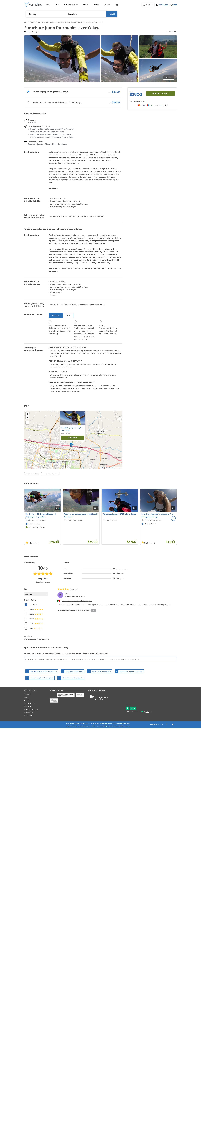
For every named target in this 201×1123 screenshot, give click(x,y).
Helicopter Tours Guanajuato (131, 671)
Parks (85, 5)
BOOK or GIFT (160, 93)
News (26, 697)
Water (48, 5)
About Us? (27, 694)
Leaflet (102, 468)
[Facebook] (166, 725)
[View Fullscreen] (27, 422)
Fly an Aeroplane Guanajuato (42, 678)
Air (57, 5)
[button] (173, 518)
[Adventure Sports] (33, 4)
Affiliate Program (29, 703)
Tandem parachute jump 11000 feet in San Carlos (81, 515)
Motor (96, 5)
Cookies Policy (28, 715)
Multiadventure (70, 5)
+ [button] (27, 413)
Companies (163, 5)
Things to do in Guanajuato (50, 474)
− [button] (27, 417)
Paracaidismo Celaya (41, 639)
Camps (107, 5)
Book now (72, 438)
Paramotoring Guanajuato (73, 678)
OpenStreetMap (110, 468)
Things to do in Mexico (32, 474)
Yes (93, 610)
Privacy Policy (28, 712)
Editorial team (28, 706)
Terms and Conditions (31, 709)
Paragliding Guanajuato (101, 671)
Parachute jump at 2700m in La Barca (119, 514)
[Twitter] (172, 725)
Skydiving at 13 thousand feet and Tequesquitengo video (41, 515)
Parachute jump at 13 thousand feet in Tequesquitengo (157, 515)
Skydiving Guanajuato (74, 671)
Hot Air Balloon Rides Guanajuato (44, 671)
